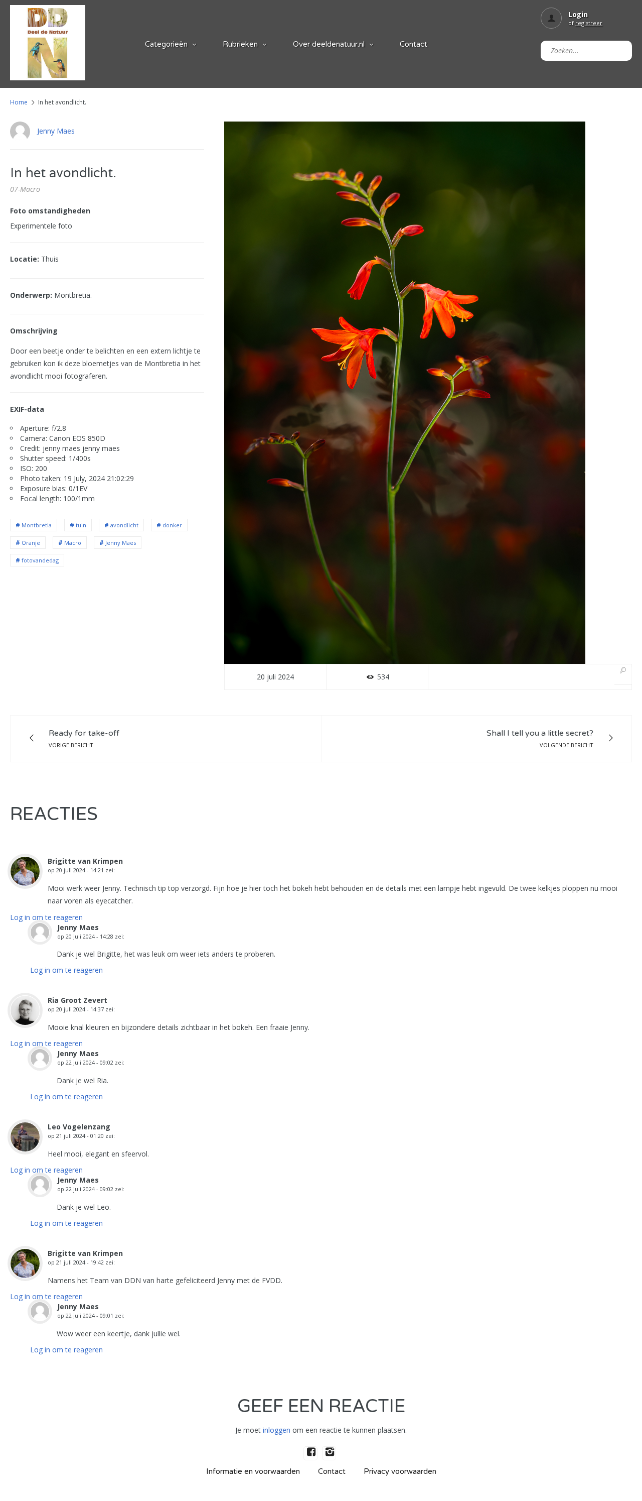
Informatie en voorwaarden (253, 1471)
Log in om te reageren (46, 917)
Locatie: (24, 259)
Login (578, 14)
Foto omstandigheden (50, 210)
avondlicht (124, 525)
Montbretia (37, 525)
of (585, 23)
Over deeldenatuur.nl (329, 44)
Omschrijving (34, 330)
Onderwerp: (31, 295)
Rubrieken (240, 44)
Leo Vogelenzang (79, 1126)
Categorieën (166, 44)
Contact (413, 44)
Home (19, 102)
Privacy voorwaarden (400, 1471)
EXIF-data (27, 409)
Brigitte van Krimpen (85, 861)
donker (172, 525)
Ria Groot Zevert (77, 1000)
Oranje (31, 542)
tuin (81, 525)
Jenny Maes (56, 131)
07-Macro (25, 189)
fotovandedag (40, 560)
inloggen (276, 1430)
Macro (72, 542)
